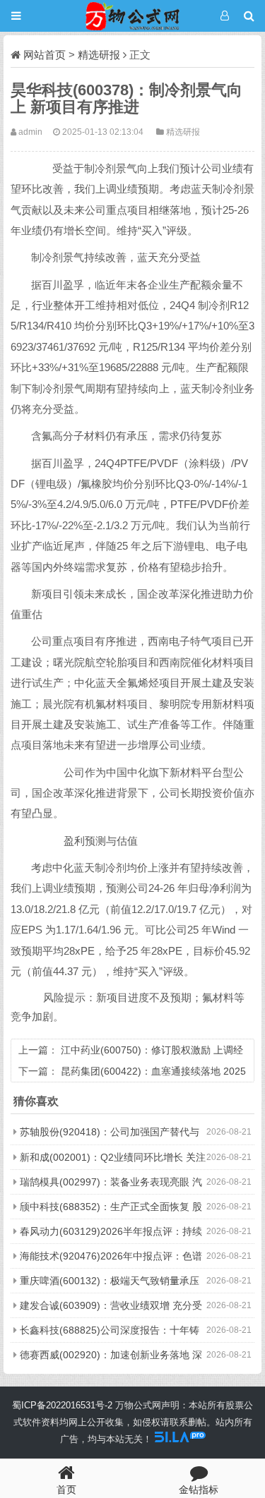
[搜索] (249, 16)
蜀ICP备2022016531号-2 (62, 1406)
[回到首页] (132, 16)
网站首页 (44, 55)
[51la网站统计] (180, 1439)
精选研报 (99, 55)
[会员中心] (224, 16)
